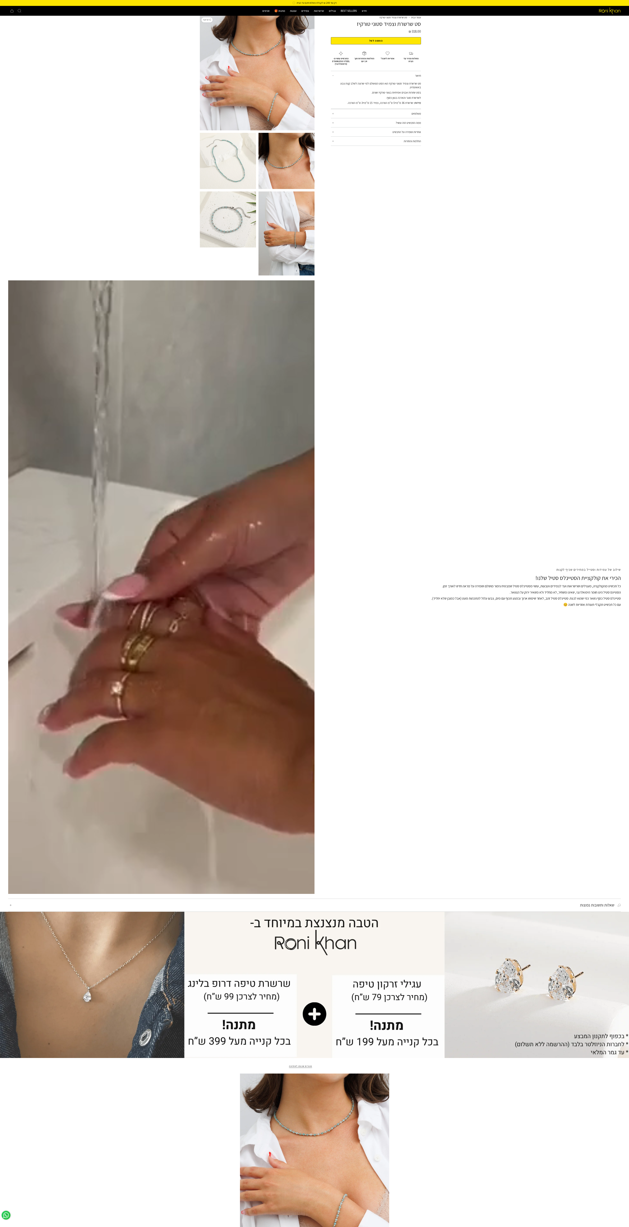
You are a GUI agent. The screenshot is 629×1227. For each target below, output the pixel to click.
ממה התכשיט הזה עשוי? (408, 123)
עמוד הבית (416, 17)
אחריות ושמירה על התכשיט (406, 132)
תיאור (418, 75)
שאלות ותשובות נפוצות (597, 905)
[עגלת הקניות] (12, 11)
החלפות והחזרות (412, 141)
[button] (364, 11)
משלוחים (416, 113)
